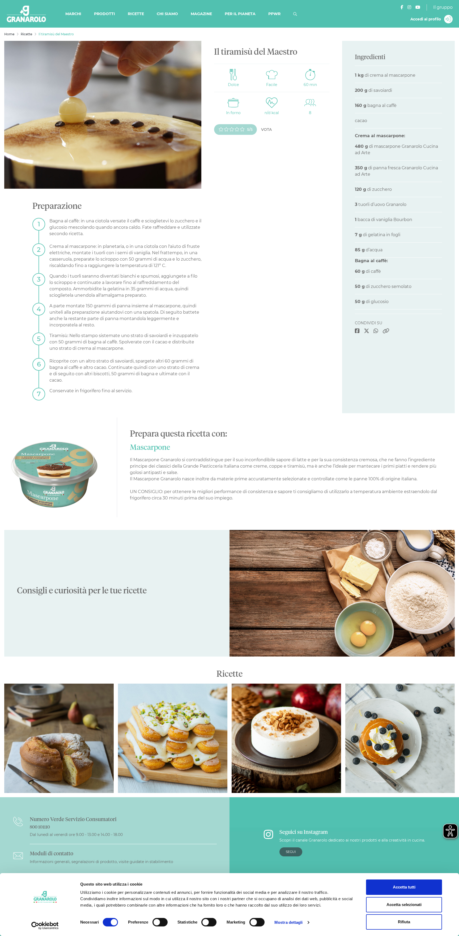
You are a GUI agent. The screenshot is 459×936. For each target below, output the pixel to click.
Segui (291, 852)
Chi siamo (167, 13)
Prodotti (104, 13)
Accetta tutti (404, 887)
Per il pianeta (240, 13)
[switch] (160, 922)
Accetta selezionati (404, 904)
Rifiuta (404, 922)
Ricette (136, 13)
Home (9, 34)
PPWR (274, 13)
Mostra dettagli (288, 922)
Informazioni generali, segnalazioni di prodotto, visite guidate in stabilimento (101, 861)
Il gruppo (443, 7)
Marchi (73, 13)
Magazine (201, 13)
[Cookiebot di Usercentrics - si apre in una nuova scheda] (45, 926)
